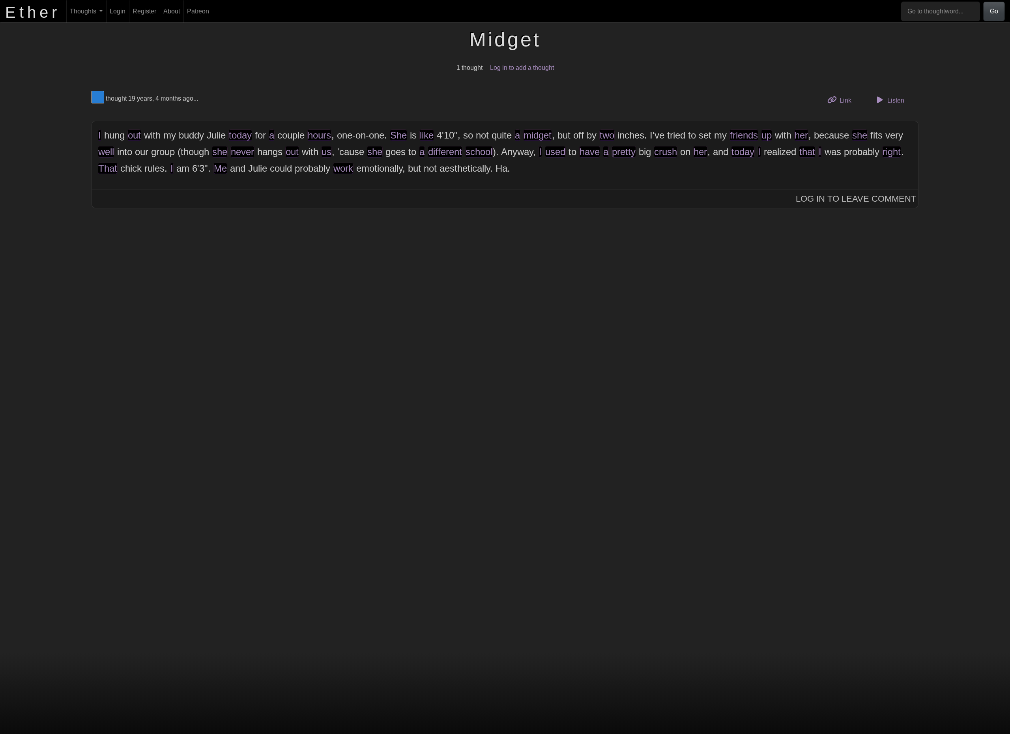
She (398, 135)
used (555, 151)
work (343, 168)
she (859, 135)
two (607, 135)
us (326, 151)
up (766, 135)
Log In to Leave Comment (856, 199)
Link (848, 100)
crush (665, 151)
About (171, 11)
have (590, 151)
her (801, 135)
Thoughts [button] (84, 11)
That (107, 168)
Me (220, 168)
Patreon (198, 11)
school (479, 151)
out (134, 135)
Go (994, 11)
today (240, 135)
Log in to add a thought (522, 67)
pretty (624, 151)
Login (117, 11)
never (242, 151)
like (427, 135)
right (892, 151)
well (106, 151)
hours (319, 135)
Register (144, 11)
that (807, 151)
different (445, 151)
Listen (895, 100)
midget (538, 135)
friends (744, 135)
